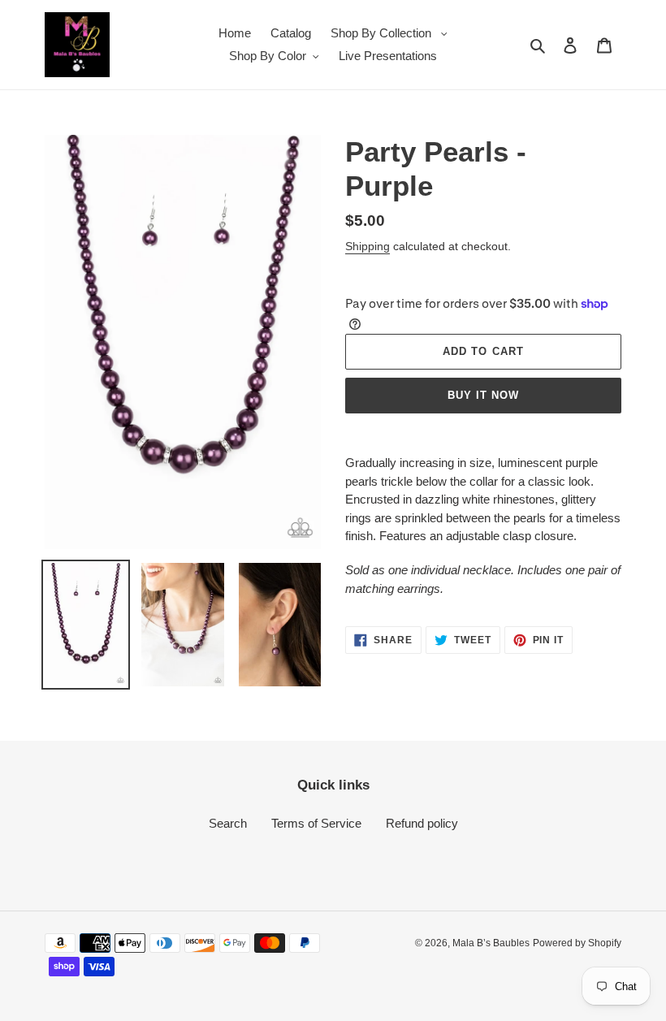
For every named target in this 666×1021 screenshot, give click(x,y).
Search (228, 823)
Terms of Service (316, 823)
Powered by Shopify (577, 943)
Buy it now (483, 395)
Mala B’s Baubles (491, 943)
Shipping (367, 246)
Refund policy (422, 823)
